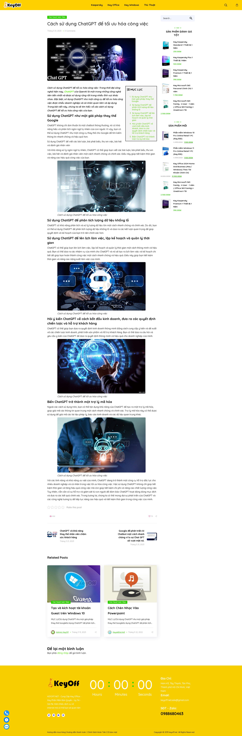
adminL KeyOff (62, 632)
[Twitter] (49, 715)
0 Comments (70, 31)
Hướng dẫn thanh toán (76, 732)
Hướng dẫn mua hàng (56, 732)
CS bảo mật (112, 732)
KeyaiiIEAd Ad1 (119, 632)
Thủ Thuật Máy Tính (57, 17)
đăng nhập (63, 653)
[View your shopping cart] (237, 5)
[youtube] (58, 715)
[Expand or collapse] (153, 90)
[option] (73, 601)
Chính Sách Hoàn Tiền (97, 732)
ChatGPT (69, 91)
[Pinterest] (63, 715)
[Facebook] (53, 715)
